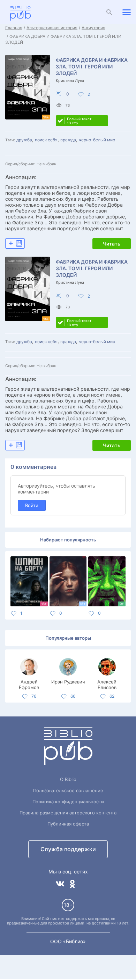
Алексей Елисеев (106, 684)
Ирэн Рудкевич (68, 682)
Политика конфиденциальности (68, 801)
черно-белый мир (97, 139)
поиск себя (46, 139)
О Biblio (68, 779)
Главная (13, 27)
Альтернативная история (52, 27)
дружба (24, 139)
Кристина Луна (70, 80)
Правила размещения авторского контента (68, 812)
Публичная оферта (68, 824)
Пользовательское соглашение (68, 790)
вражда (68, 139)
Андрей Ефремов (29, 684)
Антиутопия (93, 27)
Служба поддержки (68, 849)
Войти (31, 505)
